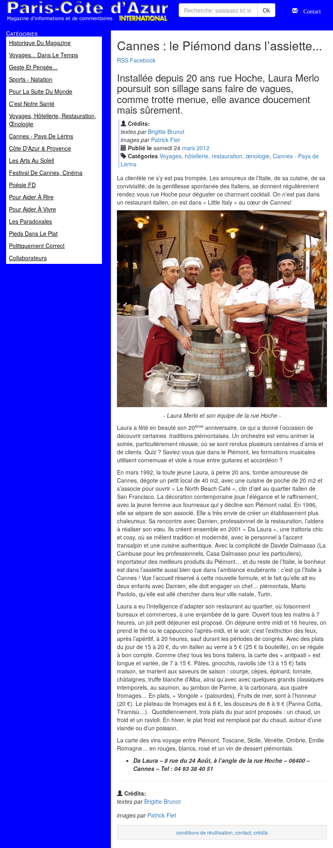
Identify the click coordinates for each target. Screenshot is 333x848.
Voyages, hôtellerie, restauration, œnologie (215, 156)
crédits (260, 832)
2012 (203, 148)
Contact (309, 10)
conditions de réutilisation (204, 832)
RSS (122, 60)
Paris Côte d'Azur (69, 21)
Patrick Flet (165, 140)
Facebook (143, 60)
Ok (266, 10)
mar (188, 148)
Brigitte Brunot (166, 131)
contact (243, 832)
